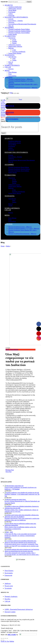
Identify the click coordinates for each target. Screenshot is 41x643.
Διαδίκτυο (8, 583)
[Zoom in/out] (7, 638)
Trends (10, 63)
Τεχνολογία (8, 588)
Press (10, 74)
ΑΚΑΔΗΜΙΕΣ (9, 27)
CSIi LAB (8, 67)
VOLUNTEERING (12, 119)
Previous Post (10, 470)
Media (8, 246)
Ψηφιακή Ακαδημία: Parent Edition (19, 29)
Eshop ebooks (12, 34)
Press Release (12, 72)
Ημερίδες (7, 599)
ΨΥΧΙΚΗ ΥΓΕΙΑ (10, 36)
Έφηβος (14, 41)
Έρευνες (11, 69)
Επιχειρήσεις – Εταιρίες (15, 20)
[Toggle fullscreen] (5, 638)
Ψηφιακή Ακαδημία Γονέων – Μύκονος (20, 79)
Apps (13, 58)
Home (2, 246)
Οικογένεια (11, 38)
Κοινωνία (11, 15)
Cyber (14, 50)
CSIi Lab (7, 601)
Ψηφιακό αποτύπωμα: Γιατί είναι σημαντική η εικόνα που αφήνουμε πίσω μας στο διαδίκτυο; (22, 519)
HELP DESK (10, 106)
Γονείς (14, 39)
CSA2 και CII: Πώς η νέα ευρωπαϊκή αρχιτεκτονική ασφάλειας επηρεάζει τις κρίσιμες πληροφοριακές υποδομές (20, 535)
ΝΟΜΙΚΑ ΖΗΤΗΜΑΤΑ (12, 65)
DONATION (10, 112)
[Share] (3, 638)
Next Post (8, 471)
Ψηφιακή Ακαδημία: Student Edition (19, 31)
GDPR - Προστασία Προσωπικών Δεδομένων (19, 609)
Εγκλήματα (11, 12)
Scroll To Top (5, 641)
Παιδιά (14, 43)
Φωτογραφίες (9, 573)
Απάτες (10, 14)
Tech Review (12, 57)
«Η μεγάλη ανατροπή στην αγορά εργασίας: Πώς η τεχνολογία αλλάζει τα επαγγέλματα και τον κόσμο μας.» (22, 553)
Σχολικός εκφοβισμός (18, 51)
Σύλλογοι (11, 22)
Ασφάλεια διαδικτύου (15, 7)
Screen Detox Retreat (14, 53)
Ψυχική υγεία (9, 586)
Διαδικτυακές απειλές (14, 8)
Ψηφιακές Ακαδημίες (11, 596)
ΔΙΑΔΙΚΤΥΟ (9, 5)
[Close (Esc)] (1, 638)
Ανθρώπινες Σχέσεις (14, 45)
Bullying (11, 48)
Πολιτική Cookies (10, 612)
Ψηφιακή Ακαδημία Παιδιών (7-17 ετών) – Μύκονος (23, 228)
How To (10, 26)
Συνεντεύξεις (12, 75)
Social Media (12, 10)
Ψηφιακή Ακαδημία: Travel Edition (19, 32)
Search (29, 1)
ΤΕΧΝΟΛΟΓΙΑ (9, 55)
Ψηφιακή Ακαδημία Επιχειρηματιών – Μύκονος (22, 88)
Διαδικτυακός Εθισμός (15, 46)
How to (10, 62)
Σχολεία (10, 19)
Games (14, 60)
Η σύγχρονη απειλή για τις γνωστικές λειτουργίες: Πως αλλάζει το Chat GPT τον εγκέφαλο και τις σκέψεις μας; (22, 545)
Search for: (4, 1)
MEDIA (7, 70)
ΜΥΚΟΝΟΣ (8, 77)
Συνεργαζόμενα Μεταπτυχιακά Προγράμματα (22, 24)
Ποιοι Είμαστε (9, 570)
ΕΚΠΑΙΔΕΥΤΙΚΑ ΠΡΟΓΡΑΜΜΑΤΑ (16, 17)
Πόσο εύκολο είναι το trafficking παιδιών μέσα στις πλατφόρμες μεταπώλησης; (20, 528)
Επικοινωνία (8, 575)
